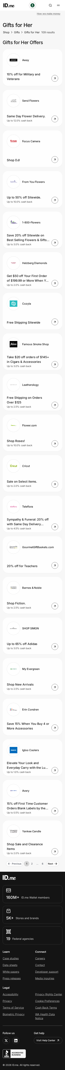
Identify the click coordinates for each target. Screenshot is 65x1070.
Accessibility (10, 994)
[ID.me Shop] (11, 5)
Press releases (12, 978)
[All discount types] (32, 5)
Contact (40, 965)
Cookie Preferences (47, 1001)
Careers (40, 958)
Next (50, 863)
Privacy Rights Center (48, 994)
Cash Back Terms (46, 1007)
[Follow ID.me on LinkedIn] (15, 1040)
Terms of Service (13, 1007)
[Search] (50, 5)
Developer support (46, 971)
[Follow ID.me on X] (6, 1040)
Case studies (11, 958)
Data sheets (10, 965)
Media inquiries (44, 978)
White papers (11, 971)
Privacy (7, 1001)
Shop (6, 32)
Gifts (17, 32)
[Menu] (58, 5)
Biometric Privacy (13, 1014)
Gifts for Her (32, 32)
